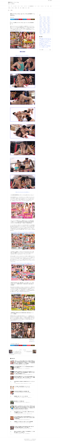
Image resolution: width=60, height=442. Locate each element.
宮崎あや (45, 21)
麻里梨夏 (44, 32)
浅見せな (45, 26)
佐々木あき (44, 19)
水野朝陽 (49, 25)
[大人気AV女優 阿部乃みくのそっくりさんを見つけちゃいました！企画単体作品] (23, 210)
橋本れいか (44, 25)
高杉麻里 (49, 31)
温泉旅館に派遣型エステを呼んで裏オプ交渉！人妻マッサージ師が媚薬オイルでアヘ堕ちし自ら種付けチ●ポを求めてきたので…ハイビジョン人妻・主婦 (45, 39)
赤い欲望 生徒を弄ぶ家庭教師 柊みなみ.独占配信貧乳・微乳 (21, 391)
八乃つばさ (41, 20)
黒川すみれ (48, 32)
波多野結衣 (41, 26)
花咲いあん (44, 30)
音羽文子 (45, 31)
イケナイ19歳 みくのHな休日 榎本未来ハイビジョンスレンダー (22, 386)
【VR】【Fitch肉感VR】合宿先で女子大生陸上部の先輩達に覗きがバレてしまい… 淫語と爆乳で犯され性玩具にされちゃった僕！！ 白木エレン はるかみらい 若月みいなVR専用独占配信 (24, 417)
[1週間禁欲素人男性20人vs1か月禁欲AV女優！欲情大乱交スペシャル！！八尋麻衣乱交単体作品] (23, 330)
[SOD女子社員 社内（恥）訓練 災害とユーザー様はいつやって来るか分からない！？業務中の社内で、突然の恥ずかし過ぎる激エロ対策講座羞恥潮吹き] (23, 302)
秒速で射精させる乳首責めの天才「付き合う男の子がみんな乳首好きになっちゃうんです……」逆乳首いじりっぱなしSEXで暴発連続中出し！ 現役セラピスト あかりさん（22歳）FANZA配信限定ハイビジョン (24, 372)
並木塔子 (41, 19)
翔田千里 (41, 30)
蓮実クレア (41, 31)
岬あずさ (49, 21)
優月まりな (48, 19)
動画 (30, 339)
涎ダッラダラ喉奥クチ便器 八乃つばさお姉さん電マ (45, 45)
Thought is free (33, 440)
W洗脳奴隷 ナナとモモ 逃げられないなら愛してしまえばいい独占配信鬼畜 (23, 421)
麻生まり (41, 32)
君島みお (49, 20)
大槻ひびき (41, 21)
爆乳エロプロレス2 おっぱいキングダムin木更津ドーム (22, 55)
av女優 (33, 339)
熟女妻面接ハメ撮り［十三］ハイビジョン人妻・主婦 (21, 396)
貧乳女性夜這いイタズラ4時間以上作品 (19, 401)
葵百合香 (49, 30)
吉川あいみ (45, 20)
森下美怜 (41, 25)
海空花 (48, 26)
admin (34, 341)
